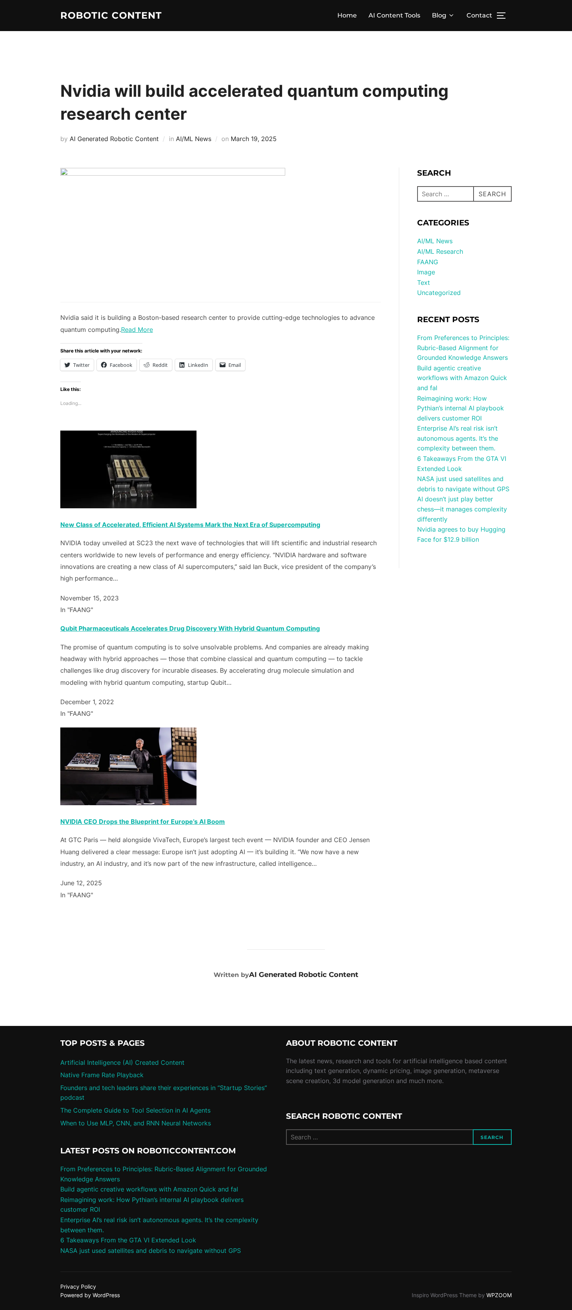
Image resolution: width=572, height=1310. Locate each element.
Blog (439, 15)
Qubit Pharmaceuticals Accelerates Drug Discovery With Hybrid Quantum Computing (190, 628)
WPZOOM (499, 1295)
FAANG (427, 262)
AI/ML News (193, 139)
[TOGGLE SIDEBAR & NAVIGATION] (504, 15)
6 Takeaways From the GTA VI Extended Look (128, 1240)
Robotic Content (111, 15)
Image (426, 272)
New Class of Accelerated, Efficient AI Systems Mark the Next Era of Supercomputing (190, 525)
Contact (479, 15)
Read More (137, 329)
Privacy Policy (78, 1286)
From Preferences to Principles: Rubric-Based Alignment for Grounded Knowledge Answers (463, 347)
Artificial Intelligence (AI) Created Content (122, 1062)
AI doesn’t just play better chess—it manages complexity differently (462, 509)
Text (423, 282)
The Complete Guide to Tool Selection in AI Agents (135, 1110)
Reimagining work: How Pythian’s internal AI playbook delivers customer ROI (460, 408)
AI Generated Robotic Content (114, 139)
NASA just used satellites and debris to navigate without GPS (150, 1250)
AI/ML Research (440, 251)
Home (347, 15)
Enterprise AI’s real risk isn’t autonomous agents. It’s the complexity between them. (457, 438)
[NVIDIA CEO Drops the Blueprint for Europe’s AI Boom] (128, 803)
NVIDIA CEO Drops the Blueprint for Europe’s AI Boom (142, 821)
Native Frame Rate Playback (102, 1075)
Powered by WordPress (90, 1295)
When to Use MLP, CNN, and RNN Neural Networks (135, 1123)
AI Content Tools (394, 15)
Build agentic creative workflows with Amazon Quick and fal (462, 378)
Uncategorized (439, 293)
